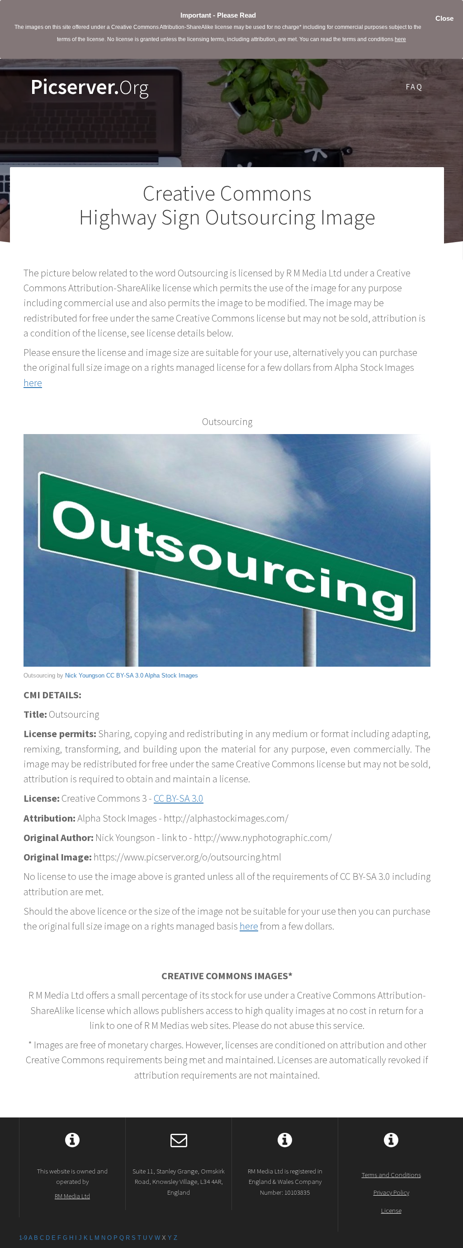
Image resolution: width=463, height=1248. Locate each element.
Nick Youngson (84, 675)
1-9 (23, 1237)
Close (444, 18)
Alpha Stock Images (171, 675)
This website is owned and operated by (72, 1183)
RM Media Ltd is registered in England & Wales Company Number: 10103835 (285, 1182)
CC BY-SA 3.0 (124, 675)
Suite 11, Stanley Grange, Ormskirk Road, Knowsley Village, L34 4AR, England (178, 1182)
